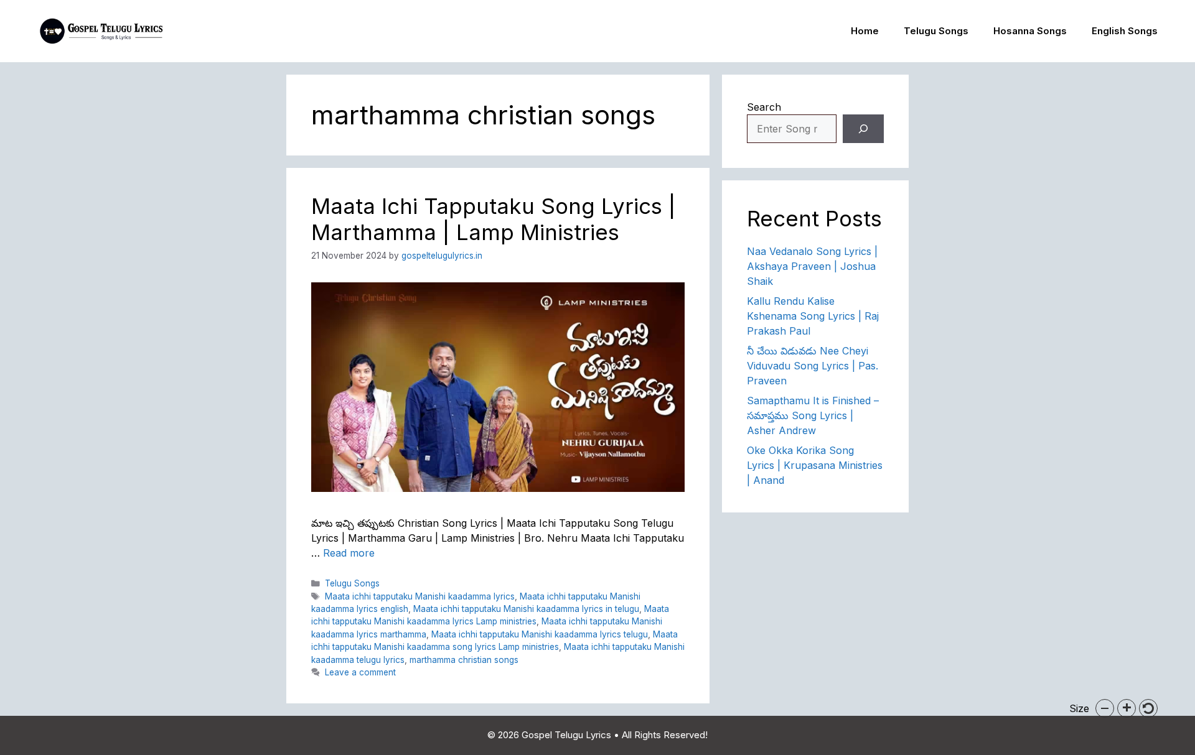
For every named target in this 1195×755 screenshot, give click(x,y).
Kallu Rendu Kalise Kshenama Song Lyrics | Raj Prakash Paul (813, 316)
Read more (349, 553)
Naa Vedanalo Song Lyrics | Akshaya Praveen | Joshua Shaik (812, 266)
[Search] (863, 128)
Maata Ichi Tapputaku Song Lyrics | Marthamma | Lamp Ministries (493, 219)
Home (865, 31)
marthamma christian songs (464, 660)
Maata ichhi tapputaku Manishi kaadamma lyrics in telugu (526, 609)
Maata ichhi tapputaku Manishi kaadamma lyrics (420, 596)
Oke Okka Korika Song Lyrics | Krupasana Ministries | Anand (815, 465)
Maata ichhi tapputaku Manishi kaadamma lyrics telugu (539, 634)
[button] (1104, 708)
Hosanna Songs (1030, 31)
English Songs (1125, 31)
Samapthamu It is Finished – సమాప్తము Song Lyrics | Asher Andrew (813, 415)
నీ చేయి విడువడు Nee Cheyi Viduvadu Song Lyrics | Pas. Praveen (812, 366)
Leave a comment (360, 672)
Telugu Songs (936, 31)
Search (764, 107)
